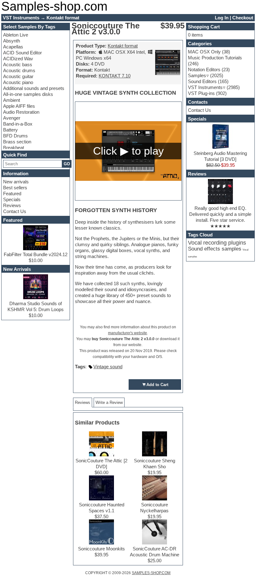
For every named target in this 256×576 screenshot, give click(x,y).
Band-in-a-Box (17, 124)
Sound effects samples (214, 248)
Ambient (11, 100)
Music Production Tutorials (215, 57)
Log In (222, 17)
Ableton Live (15, 34)
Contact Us (14, 211)
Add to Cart (157, 384)
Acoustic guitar (18, 76)
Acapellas (13, 46)
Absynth (11, 40)
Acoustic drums (19, 70)
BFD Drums (15, 135)
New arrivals (16, 181)
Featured (12, 193)
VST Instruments (205, 87)
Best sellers (15, 187)
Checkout (242, 17)
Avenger (11, 118)
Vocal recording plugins (217, 243)
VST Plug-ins (201, 93)
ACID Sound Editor (22, 52)
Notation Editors (204, 69)
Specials (12, 199)
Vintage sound (107, 366)
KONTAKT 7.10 (114, 75)
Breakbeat (13, 147)
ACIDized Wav (18, 58)
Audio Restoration (21, 112)
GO (67, 163)
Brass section (17, 141)
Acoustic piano (18, 82)
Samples (197, 75)
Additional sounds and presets (33, 88)
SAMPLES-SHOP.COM (151, 573)
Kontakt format (123, 45)
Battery (10, 129)
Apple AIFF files (19, 106)
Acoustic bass (17, 64)
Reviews (12, 205)
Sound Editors (202, 81)
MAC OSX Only (204, 51)
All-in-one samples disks (28, 94)
